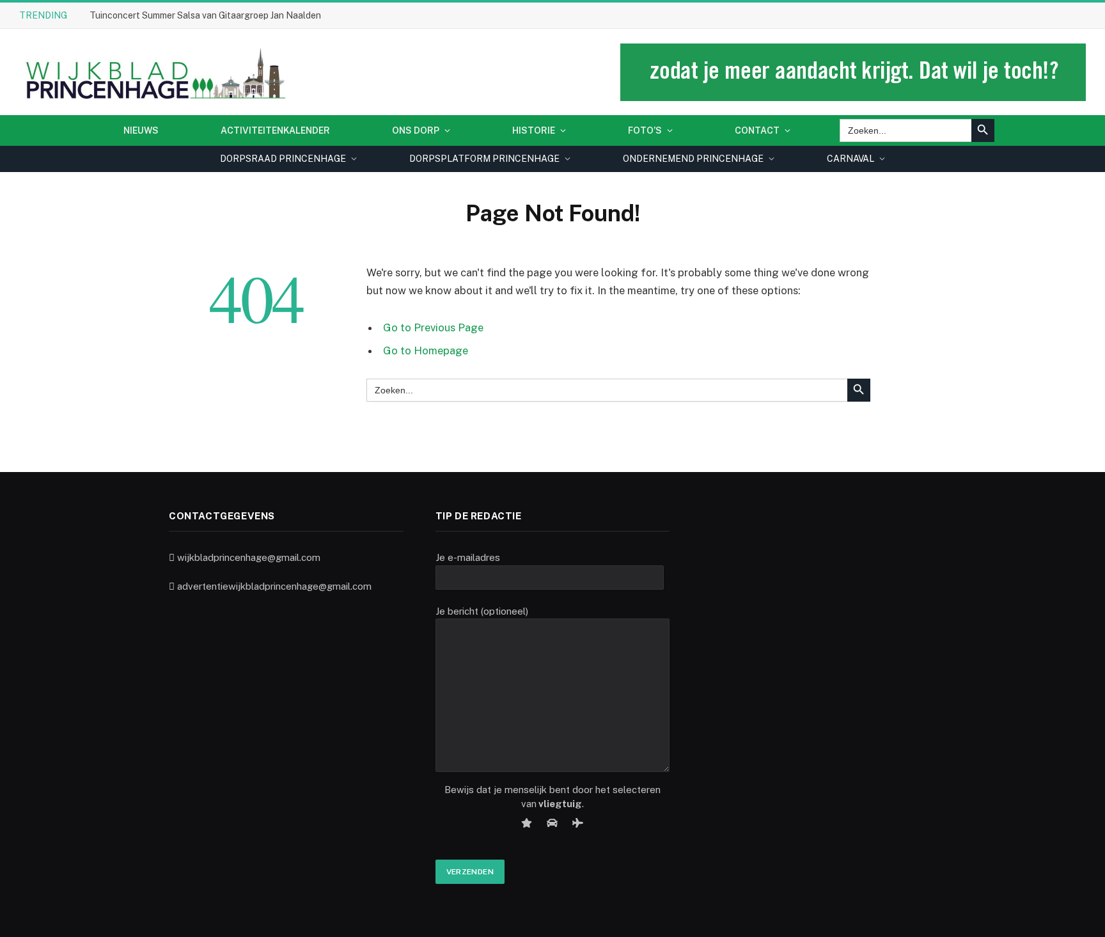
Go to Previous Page (433, 327)
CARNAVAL (850, 159)
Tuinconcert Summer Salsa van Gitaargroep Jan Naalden (205, 15)
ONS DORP (415, 130)
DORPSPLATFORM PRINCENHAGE (484, 159)
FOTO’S (645, 130)
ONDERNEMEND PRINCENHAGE (693, 159)
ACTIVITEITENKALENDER (275, 130)
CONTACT (757, 130)
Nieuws (141, 130)
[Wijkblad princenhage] (153, 72)
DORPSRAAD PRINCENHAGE (283, 159)
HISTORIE (533, 130)
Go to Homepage (425, 350)
